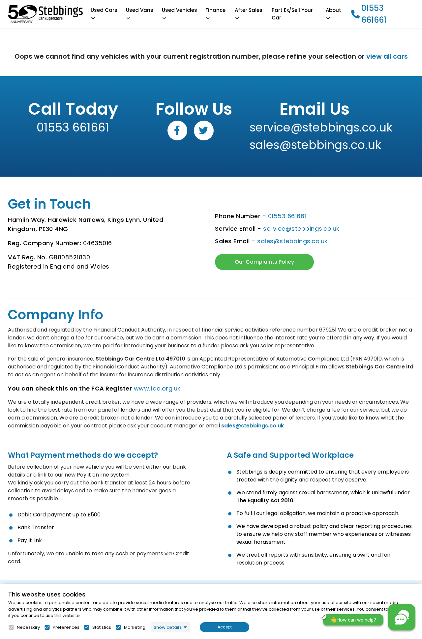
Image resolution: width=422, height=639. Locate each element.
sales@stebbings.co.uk (315, 145)
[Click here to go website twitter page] (204, 130)
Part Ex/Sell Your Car (292, 14)
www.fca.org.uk (157, 388)
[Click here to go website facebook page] (177, 130)
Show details (168, 627)
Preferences (66, 627)
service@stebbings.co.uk (315, 127)
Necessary (28, 627)
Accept (225, 627)
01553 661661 (373, 14)
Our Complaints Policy (264, 262)
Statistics (101, 627)
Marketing (134, 627)
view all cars (387, 56)
